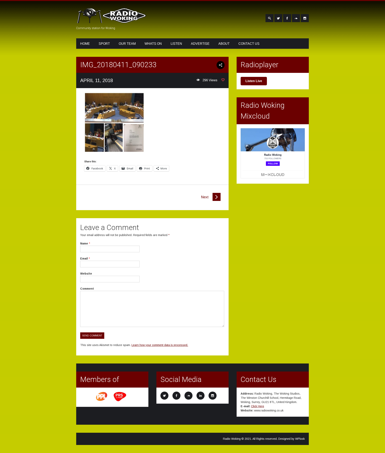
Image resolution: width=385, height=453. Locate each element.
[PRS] (120, 400)
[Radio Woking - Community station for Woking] (112, 20)
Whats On (153, 43)
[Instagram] (305, 18)
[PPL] (101, 400)
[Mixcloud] (296, 18)
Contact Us (248, 43)
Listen (176, 43)
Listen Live (253, 81)
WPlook (300, 438)
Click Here (257, 406)
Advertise (200, 43)
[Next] (217, 200)
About (224, 43)
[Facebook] (287, 18)
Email (84, 258)
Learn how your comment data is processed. (160, 345)
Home (85, 43)
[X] (278, 18)
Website (86, 273)
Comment (87, 288)
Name (84, 243)
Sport (104, 43)
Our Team (127, 43)
